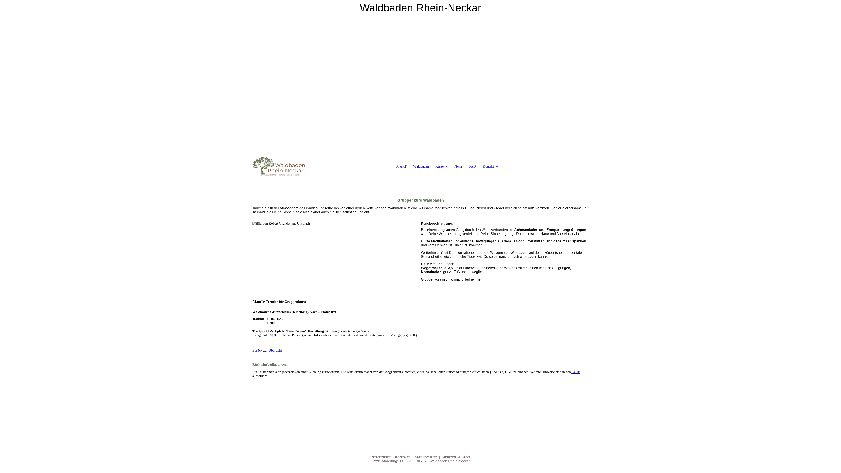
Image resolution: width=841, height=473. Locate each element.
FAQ (472, 166)
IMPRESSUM (451, 457)
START (401, 166)
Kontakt (488, 166)
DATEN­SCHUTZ (426, 457)
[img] (420, 76)
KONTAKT (402, 457)
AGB (466, 457)
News (458, 166)
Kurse (439, 166)
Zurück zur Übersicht (267, 350)
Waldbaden (421, 166)
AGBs (575, 372)
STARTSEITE (382, 457)
